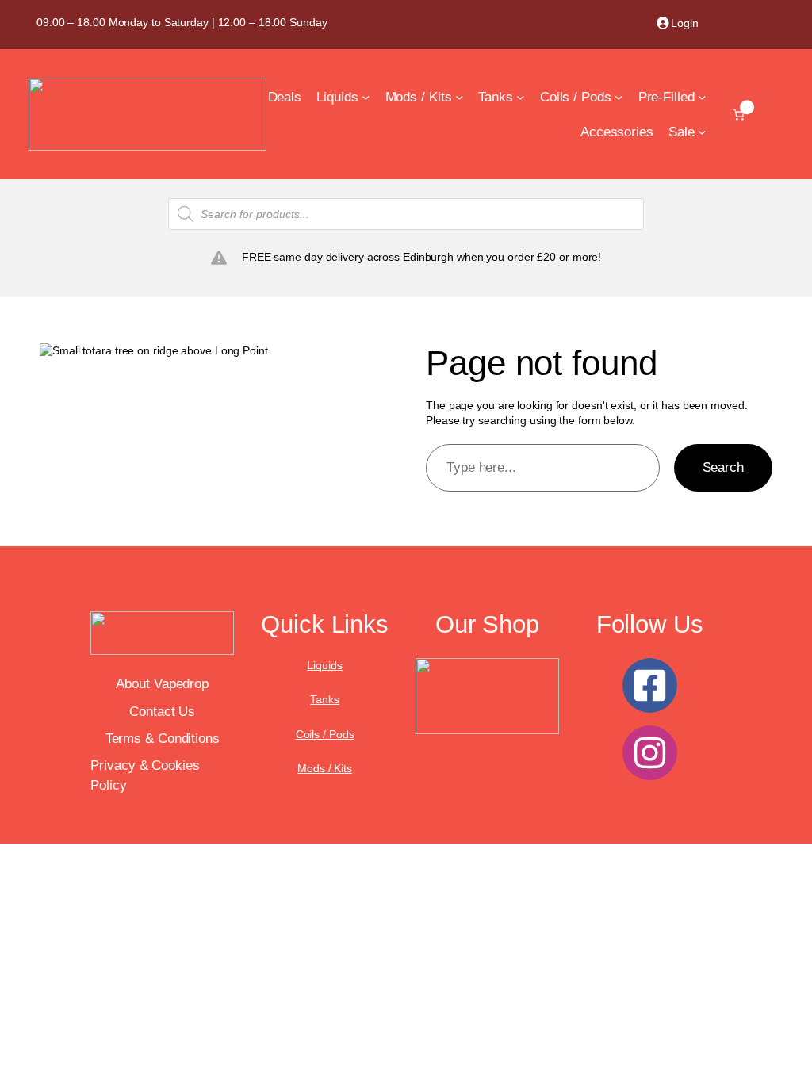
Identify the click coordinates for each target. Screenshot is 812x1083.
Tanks (324, 699)
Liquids (324, 665)
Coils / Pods (325, 734)
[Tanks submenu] (520, 97)
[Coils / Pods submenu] (618, 97)
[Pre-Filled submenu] (702, 97)
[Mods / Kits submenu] (459, 97)
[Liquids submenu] (366, 97)
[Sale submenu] (702, 132)
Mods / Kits (324, 768)
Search (723, 467)
